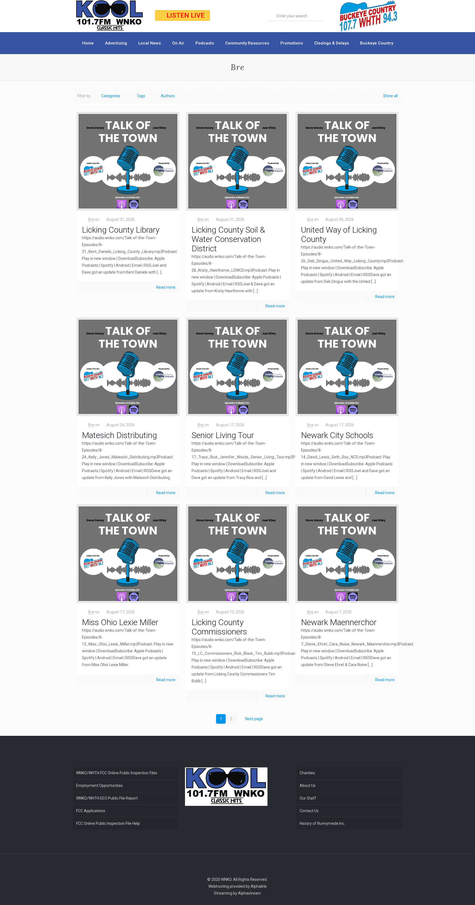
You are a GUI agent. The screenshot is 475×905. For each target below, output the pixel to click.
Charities (307, 773)
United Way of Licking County (339, 234)
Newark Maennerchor (339, 622)
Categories (110, 96)
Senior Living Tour (223, 435)
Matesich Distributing (119, 435)
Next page (254, 719)
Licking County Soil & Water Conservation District (228, 239)
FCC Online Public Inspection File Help (108, 823)
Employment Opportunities (99, 785)
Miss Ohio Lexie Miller (120, 622)
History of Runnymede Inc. (322, 823)
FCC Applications (90, 811)
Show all (390, 96)
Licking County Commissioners (219, 626)
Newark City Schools (337, 435)
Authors (168, 96)
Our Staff (308, 798)
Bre (91, 219)
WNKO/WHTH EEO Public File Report (107, 798)
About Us (308, 785)
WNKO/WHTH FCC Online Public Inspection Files (116, 773)
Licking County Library (120, 230)
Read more (165, 287)
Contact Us (309, 811)
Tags (141, 96)
